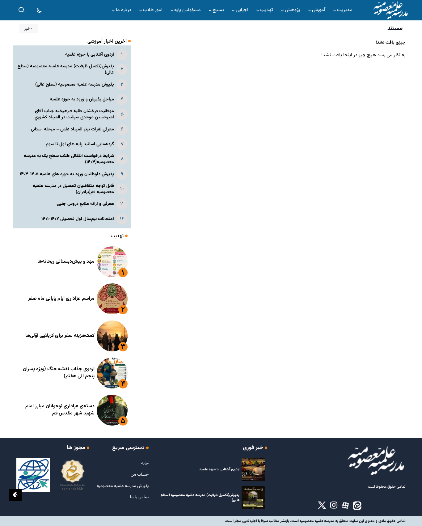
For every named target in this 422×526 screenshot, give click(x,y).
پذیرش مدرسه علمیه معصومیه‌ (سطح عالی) (74, 84)
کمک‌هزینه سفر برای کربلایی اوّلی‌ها (60, 336)
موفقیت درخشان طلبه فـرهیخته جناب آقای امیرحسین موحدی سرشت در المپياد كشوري (74, 114)
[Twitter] (322, 505)
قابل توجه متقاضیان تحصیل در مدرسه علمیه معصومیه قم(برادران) (73, 189)
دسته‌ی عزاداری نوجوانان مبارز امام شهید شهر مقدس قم (60, 409)
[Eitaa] (357, 505)
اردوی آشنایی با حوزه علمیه (89, 54)
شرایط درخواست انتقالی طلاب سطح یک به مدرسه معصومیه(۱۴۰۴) (69, 159)
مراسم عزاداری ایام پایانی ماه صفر (61, 299)
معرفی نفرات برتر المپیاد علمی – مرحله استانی (72, 129)
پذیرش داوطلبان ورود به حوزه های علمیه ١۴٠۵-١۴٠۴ (67, 174)
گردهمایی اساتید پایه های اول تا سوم (80, 144)
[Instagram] (333, 505)
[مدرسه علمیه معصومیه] (390, 10)
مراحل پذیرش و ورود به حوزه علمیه (82, 99)
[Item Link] (112, 261)
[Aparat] (345, 505)
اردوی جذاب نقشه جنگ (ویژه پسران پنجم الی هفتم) (59, 372)
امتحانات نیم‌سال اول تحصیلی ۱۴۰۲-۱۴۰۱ (77, 219)
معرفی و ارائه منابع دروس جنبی (85, 203)
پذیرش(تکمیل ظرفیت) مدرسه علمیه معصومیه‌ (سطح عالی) (66, 69)
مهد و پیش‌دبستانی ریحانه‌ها (66, 261)
